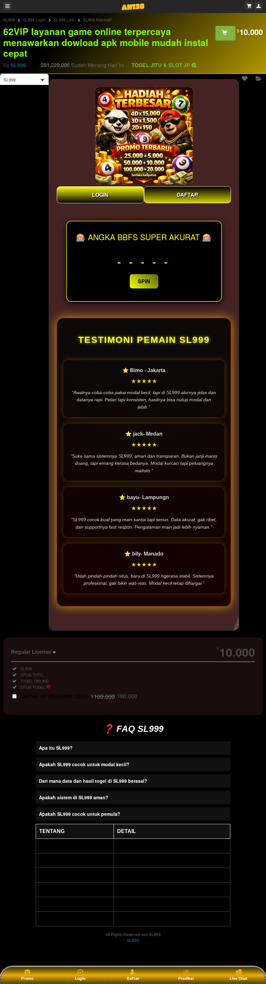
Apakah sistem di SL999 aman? (73, 797)
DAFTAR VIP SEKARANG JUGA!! (79, 696)
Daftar (133, 978)
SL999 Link (64, 19)
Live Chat (239, 978)
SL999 (9, 19)
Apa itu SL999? (56, 747)
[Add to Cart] (225, 33)
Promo (27, 978)
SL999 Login (34, 19)
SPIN (144, 281)
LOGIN (100, 194)
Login (80, 978)
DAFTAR (187, 194)
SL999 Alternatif (97, 19)
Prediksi (186, 978)
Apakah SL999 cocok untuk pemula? (79, 814)
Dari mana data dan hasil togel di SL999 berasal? (93, 781)
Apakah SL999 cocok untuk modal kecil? (84, 764)
